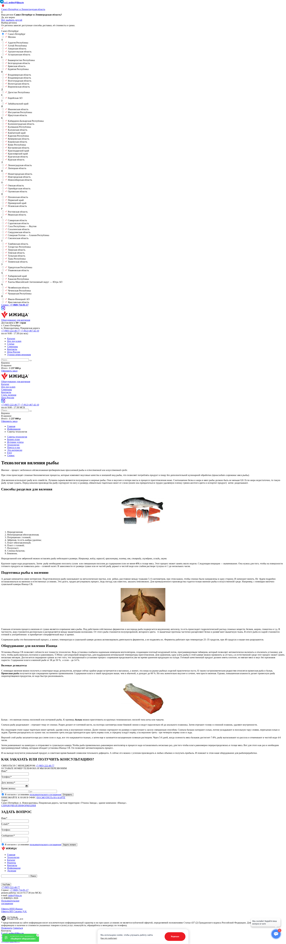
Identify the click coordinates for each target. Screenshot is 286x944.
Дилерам (11, 870)
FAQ (9, 453)
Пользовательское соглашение (10, 902)
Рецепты (11, 862)
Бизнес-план (13, 439)
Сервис (11, 455)
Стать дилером (8, 395)
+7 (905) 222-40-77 (10, 330)
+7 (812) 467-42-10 (29, 330)
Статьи (10, 344)
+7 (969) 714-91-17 (19, 890)
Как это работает (109, 938)
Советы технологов (17, 436)
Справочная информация (18, 805)
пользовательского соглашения (45, 794)
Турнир (19, 354)
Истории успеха (15, 442)
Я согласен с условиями (33, 794)
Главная (11, 854)
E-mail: (12, 2)
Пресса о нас (13, 447)
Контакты (12, 349)
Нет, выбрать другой (11, 20)
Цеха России (13, 352)
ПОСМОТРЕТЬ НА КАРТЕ (50, 797)
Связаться (18, 928)
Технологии (13, 444)
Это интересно (14, 450)
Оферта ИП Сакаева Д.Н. (14, 911)
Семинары (12, 346)
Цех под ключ (14, 341)
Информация (13, 868)
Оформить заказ (9, 371)
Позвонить (6, 928)
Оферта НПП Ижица (11, 909)
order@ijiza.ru (15, 895)
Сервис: (14, 305)
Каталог (11, 338)
